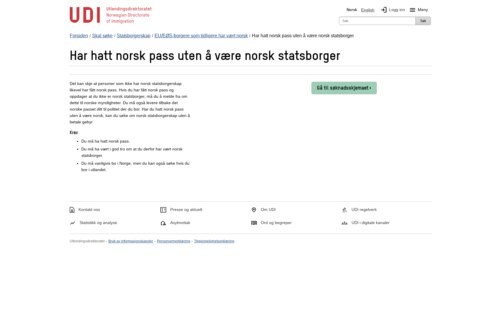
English (367, 10)
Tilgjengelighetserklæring (214, 241)
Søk (423, 21)
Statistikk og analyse (98, 222)
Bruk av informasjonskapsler (130, 241)
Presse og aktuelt (186, 209)
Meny (418, 10)
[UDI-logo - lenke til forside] (111, 23)
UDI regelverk (364, 209)
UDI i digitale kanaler (371, 222)
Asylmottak (180, 222)
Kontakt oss (89, 209)
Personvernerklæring (173, 241)
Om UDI (268, 209)
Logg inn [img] (392, 10)
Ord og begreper (276, 222)
